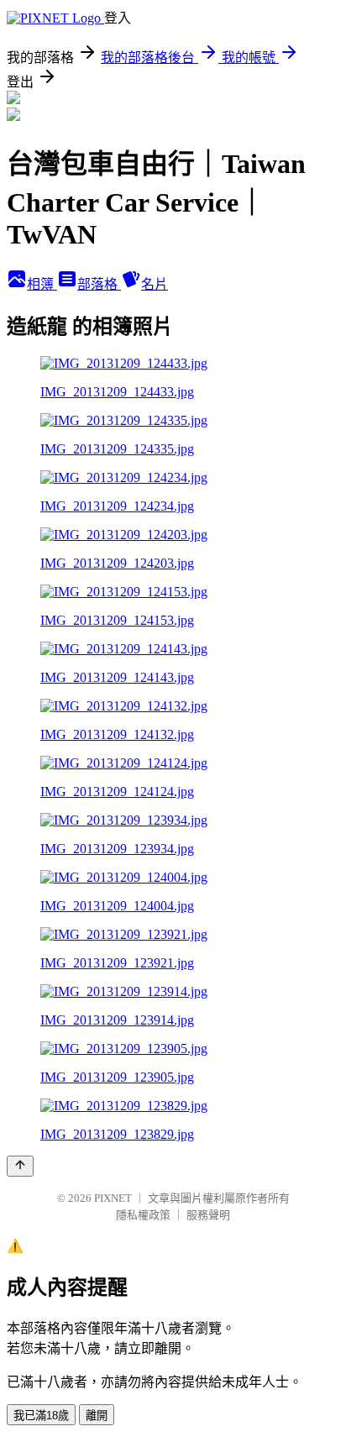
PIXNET (113, 1198)
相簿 (42, 284)
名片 (154, 284)
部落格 (99, 284)
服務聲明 (208, 1215)
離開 (96, 1415)
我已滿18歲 (41, 1415)
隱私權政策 (143, 1215)
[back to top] (20, 1166)
